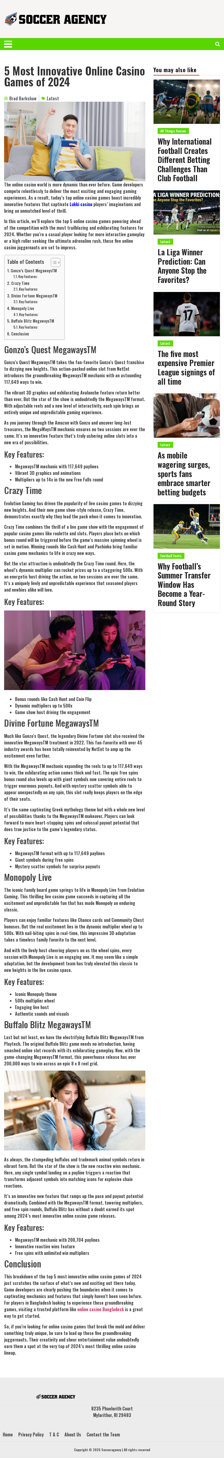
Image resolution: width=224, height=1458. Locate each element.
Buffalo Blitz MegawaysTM (32, 321)
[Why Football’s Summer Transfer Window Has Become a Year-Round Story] (187, 526)
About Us (72, 1434)
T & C (54, 1434)
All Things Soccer (173, 130)
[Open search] (217, 44)
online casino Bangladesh (100, 1309)
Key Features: (27, 276)
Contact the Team (103, 1434)
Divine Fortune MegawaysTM (34, 296)
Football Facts (171, 555)
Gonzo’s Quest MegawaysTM (34, 270)
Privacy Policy (31, 1434)
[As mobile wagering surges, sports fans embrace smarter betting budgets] (187, 415)
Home (8, 1434)
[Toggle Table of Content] (53, 262)
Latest (53, 98)
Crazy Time (20, 283)
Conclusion (20, 334)
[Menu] (11, 44)
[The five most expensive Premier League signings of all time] (187, 314)
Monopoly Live (22, 308)
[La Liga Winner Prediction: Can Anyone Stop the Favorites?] (187, 212)
